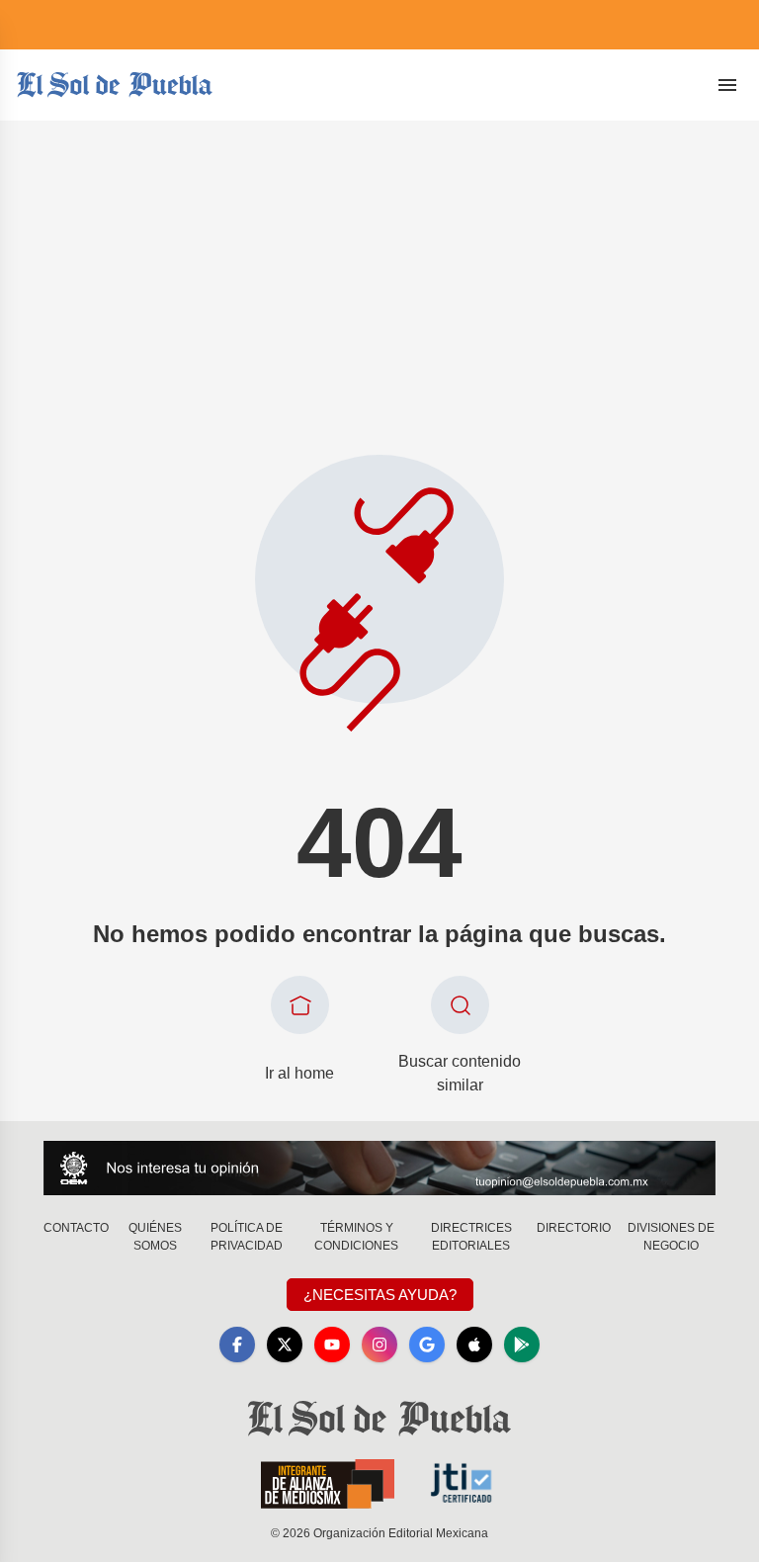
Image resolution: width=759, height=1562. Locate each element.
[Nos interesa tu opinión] (379, 1168)
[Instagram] (379, 1344)
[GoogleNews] (427, 1344)
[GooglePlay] (522, 1344)
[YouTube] (332, 1344)
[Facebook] (237, 1344)
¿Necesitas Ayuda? (380, 1294)
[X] (284, 1344)
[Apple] (474, 1344)
